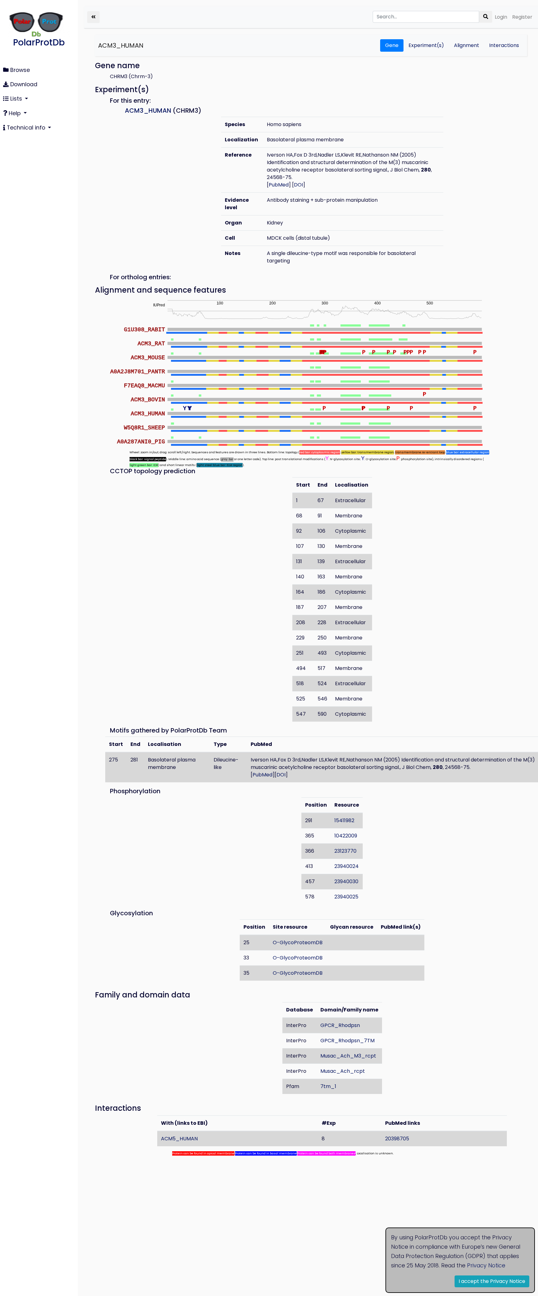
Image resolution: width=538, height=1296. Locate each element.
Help (14, 113)
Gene (392, 45)
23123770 (345, 851)
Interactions (504, 45)
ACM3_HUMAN (121, 45)
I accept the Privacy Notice (492, 1281)
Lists (16, 98)
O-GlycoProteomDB (298, 942)
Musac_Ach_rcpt (342, 1071)
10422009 (345, 835)
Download (23, 84)
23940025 (346, 896)
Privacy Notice (486, 1265)
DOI (298, 184)
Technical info (26, 127)
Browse (19, 70)
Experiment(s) (426, 45)
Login (501, 17)
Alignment (466, 45)
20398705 (397, 1138)
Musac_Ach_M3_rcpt (348, 1055)
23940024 (346, 866)
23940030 (346, 881)
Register (522, 17)
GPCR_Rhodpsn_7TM (347, 1040)
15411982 (344, 820)
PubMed (279, 184)
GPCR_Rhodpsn (340, 1025)
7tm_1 (328, 1086)
